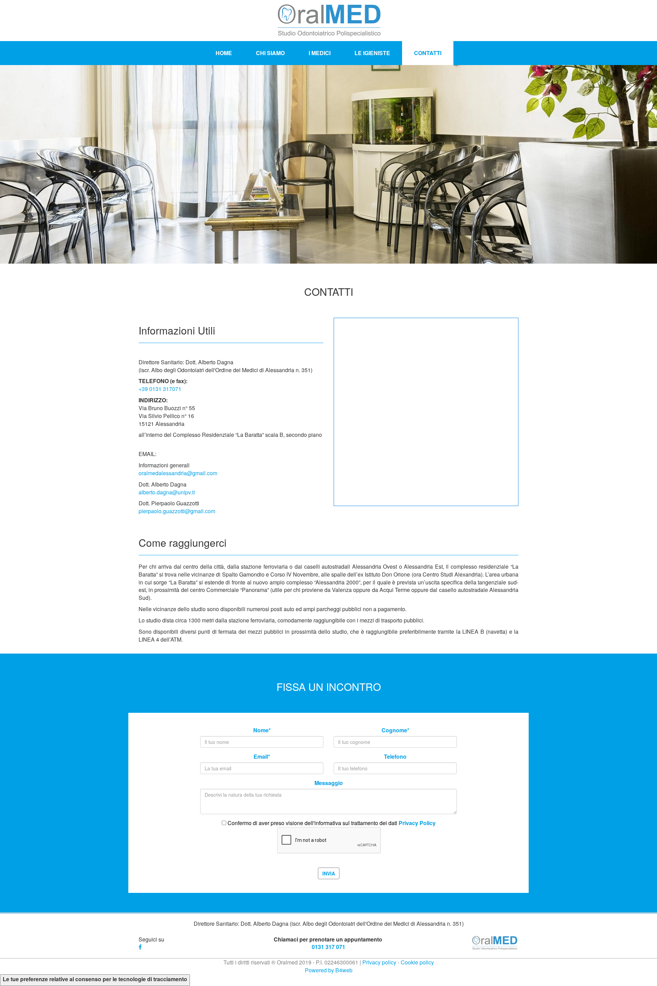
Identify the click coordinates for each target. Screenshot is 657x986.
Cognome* (395, 730)
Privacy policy (379, 962)
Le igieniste (372, 53)
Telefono (395, 756)
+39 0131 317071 (160, 389)
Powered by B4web (328, 970)
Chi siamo (270, 53)
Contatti (427, 53)
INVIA (328, 873)
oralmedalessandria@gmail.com (178, 473)
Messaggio (328, 783)
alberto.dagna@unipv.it (167, 492)
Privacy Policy (417, 823)
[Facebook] (141, 947)
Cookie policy (417, 962)
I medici (320, 53)
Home (224, 53)
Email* (262, 756)
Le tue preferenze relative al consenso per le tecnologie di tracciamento (95, 979)
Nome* (262, 730)
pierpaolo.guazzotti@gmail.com (177, 511)
